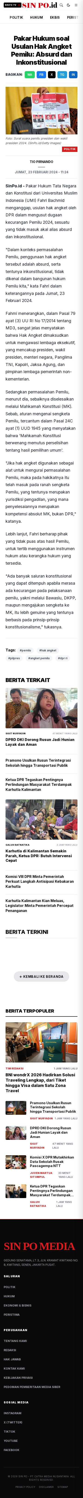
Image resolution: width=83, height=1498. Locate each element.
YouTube (11, 1441)
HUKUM (36, 17)
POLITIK (16, 17)
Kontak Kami (14, 1368)
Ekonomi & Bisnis (17, 1305)
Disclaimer (46, 1487)
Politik (9, 1287)
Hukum (9, 1296)
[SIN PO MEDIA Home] (39, 5)
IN (73, 74)
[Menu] (76, 5)
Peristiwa (12, 1314)
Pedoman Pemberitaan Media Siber (32, 1387)
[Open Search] (61, 5)
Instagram (12, 1413)
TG (62, 74)
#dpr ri (62, 658)
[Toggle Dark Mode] (68, 5)
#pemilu (25, 650)
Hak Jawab (12, 1359)
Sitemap (62, 1487)
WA (29, 74)
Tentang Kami (15, 1341)
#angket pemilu (39, 658)
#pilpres (14, 658)
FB (41, 74)
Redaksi (10, 1350)
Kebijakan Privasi (18, 1377)
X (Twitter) (13, 1422)
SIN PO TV (10, 5)
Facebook (11, 1450)
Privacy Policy (25, 1487)
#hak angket (47, 650)
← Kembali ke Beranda (41, 976)
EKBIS (55, 17)
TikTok (9, 1431)
